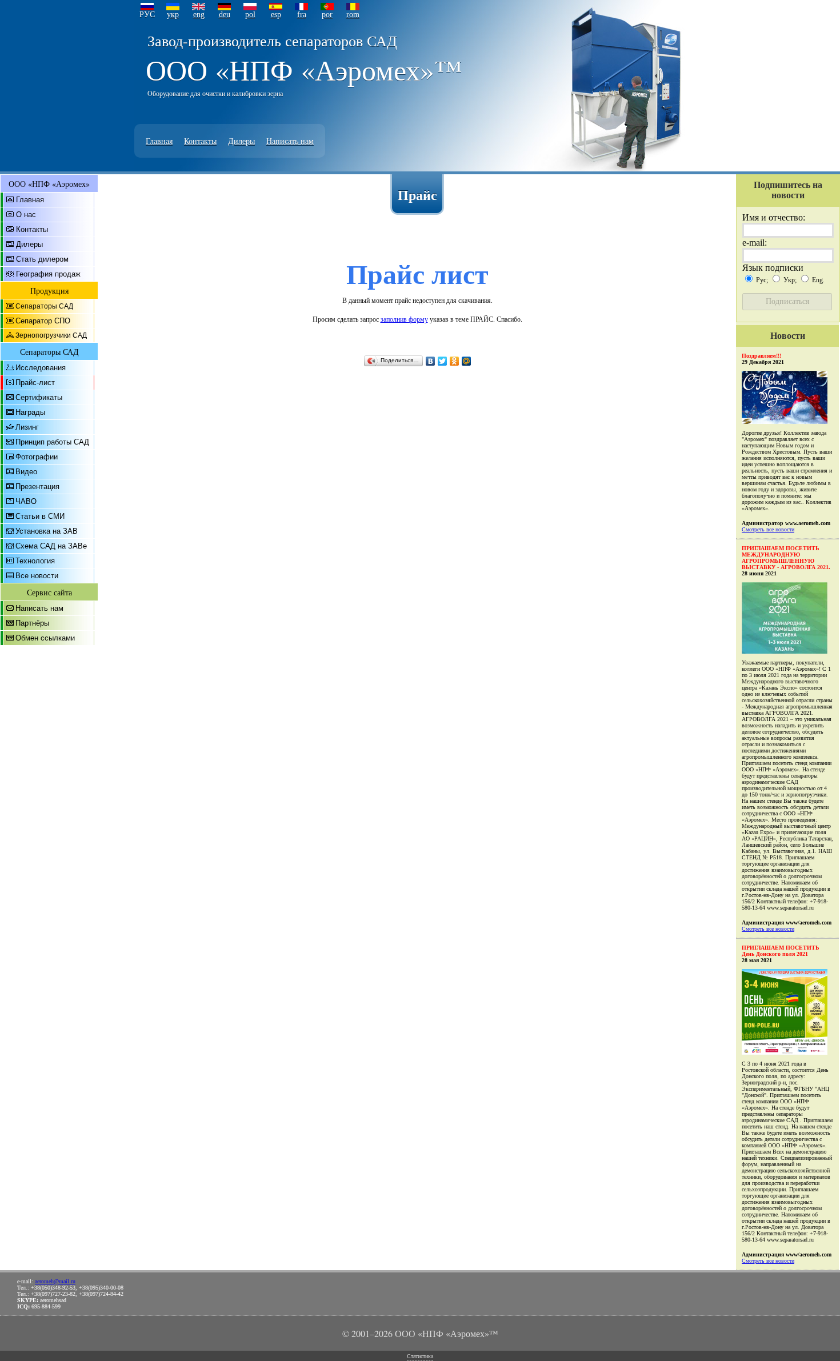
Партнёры (32, 623)
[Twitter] (443, 361)
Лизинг (27, 427)
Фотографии (36, 457)
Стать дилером (42, 259)
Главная (159, 140)
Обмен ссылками (45, 638)
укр (173, 14)
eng (199, 14)
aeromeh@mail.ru (55, 1281)
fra (301, 14)
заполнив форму (404, 318)
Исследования (40, 367)
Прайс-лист (35, 382)
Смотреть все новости (768, 529)
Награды (30, 412)
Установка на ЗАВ (46, 531)
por (327, 14)
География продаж (48, 274)
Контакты (200, 140)
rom (352, 14)
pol (250, 14)
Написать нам (290, 140)
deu (224, 14)
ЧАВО (26, 501)
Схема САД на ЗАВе (51, 546)
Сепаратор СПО (42, 321)
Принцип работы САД (52, 442)
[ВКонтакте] (431, 361)
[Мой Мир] (467, 361)
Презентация (37, 486)
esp (276, 14)
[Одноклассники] (455, 361)
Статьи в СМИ (40, 516)
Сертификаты (38, 397)
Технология (35, 561)
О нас (26, 214)
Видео (26, 471)
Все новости (36, 575)
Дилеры (241, 140)
